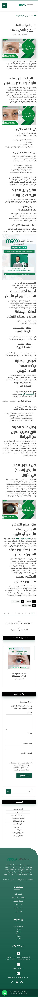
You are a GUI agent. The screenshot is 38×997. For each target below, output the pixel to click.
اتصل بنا (18, 938)
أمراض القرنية (18, 812)
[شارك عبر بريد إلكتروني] (5, 613)
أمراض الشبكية (18, 809)
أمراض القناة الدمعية (18, 815)
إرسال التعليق (24, 775)
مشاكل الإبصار (18, 835)
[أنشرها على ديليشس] (15, 613)
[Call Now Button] (4, 993)
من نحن (18, 929)
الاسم (29, 733)
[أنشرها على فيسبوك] (29, 613)
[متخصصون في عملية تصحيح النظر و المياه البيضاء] (27, 5)
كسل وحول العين (18, 832)
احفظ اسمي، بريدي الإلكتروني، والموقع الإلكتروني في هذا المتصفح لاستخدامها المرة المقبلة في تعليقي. (19, 766)
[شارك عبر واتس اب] (8, 613)
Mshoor (29, 601)
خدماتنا (18, 933)
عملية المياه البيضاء (22, 538)
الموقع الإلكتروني (26, 753)
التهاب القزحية (18, 824)
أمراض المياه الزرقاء (26, 605)
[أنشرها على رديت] (19, 613)
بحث (8, 791)
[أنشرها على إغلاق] (26, 613)
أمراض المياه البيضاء (18, 818)
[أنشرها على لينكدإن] (12, 613)
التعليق (29, 712)
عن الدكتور (18, 931)
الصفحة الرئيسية (18, 926)
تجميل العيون (18, 827)
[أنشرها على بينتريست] (22, 613)
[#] (21, 982)
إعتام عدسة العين (27, 393)
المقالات (18, 936)
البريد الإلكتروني (26, 743)
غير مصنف (18, 830)
